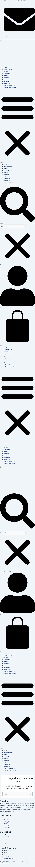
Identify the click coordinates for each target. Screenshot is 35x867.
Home (5, 67)
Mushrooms (7, 83)
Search (2, 226)
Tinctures (6, 77)
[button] (17, 126)
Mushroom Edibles (10, 87)
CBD (5, 79)
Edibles (6, 75)
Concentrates (7, 73)
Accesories (7, 81)
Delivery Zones (8, 69)
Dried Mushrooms (10, 85)
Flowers (6, 71)
